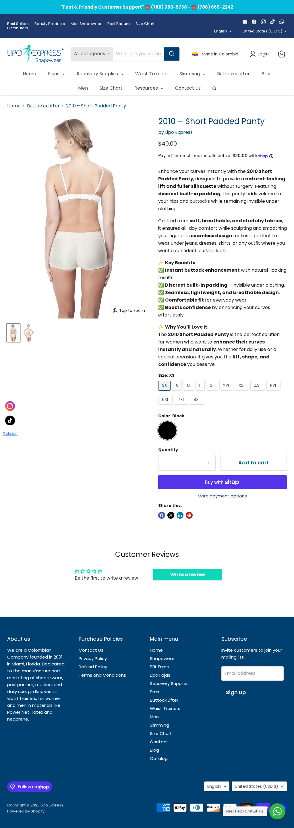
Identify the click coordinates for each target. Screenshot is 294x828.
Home (14, 106)
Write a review (187, 574)
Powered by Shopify (26, 811)
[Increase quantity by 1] (208, 463)
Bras (154, 692)
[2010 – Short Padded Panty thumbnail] (13, 333)
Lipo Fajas (160, 675)
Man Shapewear (86, 24)
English (220, 31)
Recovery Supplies (169, 683)
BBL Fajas (159, 667)
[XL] (212, 392)
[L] (201, 392)
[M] (189, 392)
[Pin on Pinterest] (189, 515)
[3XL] (242, 392)
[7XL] (182, 406)
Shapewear (162, 658)
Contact (159, 742)
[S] (177, 392)
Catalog (159, 758)
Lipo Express (179, 132)
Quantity (168, 449)
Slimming (159, 725)
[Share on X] (170, 515)
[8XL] (198, 406)
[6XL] (166, 406)
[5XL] (274, 392)
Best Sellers (18, 24)
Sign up (236, 692)
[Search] (171, 54)
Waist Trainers (165, 708)
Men (154, 717)
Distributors (17, 28)
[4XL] (258, 392)
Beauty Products (49, 24)
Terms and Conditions (102, 675)
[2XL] (227, 392)
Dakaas (10, 434)
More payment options (222, 495)
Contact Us (91, 650)
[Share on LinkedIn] (180, 515)
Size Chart (145, 24)
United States (262, 31)
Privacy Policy (93, 658)
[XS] (165, 392)
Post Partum (118, 24)
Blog (154, 750)
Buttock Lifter (164, 700)
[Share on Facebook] (161, 515)
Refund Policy (93, 667)
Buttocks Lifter (43, 106)
